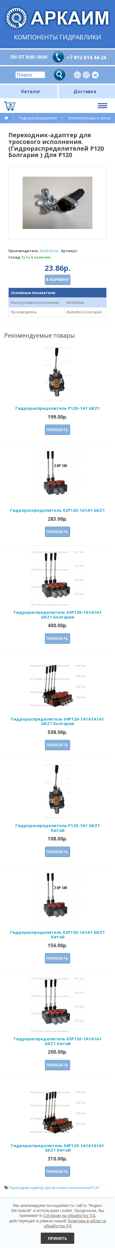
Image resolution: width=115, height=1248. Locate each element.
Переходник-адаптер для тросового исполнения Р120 (54, 1187)
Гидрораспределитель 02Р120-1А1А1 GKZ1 (57, 510)
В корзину (57, 279)
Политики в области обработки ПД (75, 1223)
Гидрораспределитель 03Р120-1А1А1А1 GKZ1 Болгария (58, 614)
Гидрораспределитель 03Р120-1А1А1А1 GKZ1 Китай (58, 1041)
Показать (57, 429)
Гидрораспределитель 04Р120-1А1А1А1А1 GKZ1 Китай (57, 1148)
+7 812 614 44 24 (86, 57)
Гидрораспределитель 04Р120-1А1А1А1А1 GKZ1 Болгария (57, 721)
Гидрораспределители (38, 118)
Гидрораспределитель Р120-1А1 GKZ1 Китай (57, 828)
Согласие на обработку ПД (69, 1215)
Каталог (30, 91)
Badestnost (49, 250)
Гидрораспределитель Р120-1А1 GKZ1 (57, 408)
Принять (57, 1238)
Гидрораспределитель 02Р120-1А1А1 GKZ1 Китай (57, 934)
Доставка (84, 91)
